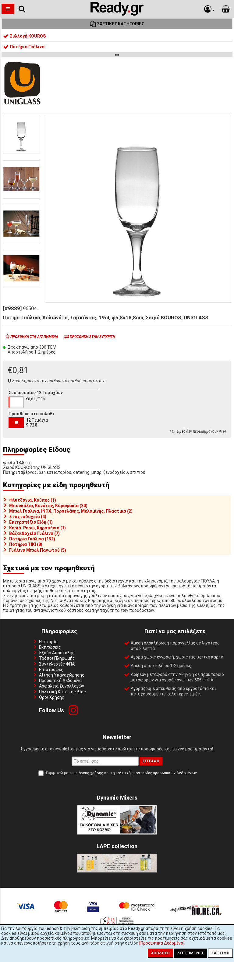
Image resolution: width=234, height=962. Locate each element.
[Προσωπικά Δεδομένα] (161, 943)
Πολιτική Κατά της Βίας (62, 691)
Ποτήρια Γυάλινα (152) (32, 538)
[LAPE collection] (117, 870)
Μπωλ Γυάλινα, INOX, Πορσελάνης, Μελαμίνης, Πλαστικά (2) (71, 511)
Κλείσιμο (220, 953)
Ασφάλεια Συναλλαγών (61, 686)
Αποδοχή (160, 953)
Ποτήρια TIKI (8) (25, 544)
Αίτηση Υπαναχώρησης (61, 675)
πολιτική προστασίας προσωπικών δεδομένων (156, 773)
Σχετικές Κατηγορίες (120, 23)
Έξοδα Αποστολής (57, 652)
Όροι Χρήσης (51, 697)
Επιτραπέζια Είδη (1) (31, 522)
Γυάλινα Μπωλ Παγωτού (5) (37, 550)
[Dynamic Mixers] (117, 832)
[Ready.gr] (117, 14)
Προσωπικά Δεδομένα (60, 680)
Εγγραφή (151, 761)
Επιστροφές (51, 669)
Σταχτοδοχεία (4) (27, 516)
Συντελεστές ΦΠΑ (57, 664)
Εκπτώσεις (50, 647)
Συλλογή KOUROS (27, 36)
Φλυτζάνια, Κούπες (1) (32, 500)
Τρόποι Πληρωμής (57, 658)
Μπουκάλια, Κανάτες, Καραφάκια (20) (48, 505)
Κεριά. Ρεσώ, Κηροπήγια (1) (37, 527)
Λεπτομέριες (190, 953)
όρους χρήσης (91, 773)
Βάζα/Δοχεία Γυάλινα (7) (34, 533)
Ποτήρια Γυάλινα (26, 46)
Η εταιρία (48, 641)
